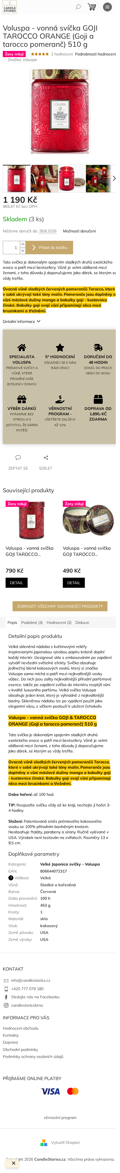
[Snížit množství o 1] (22, 251)
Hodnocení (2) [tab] (59, 622)
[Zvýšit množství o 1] (22, 244)
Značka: (22, 59)
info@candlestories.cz (30, 980)
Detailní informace (19, 321)
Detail (16, 582)
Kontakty (11, 1035)
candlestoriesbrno (27, 1005)
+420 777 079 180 (27, 988)
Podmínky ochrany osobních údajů (33, 1056)
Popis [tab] (12, 622)
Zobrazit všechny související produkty (60, 606)
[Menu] (107, 7)
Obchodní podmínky (20, 1049)
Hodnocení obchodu (21, 1028)
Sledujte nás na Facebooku (35, 996)
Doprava (10, 1042)
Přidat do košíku (53, 247)
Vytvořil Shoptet (65, 1142)
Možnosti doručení (79, 231)
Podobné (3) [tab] (32, 622)
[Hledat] (78, 7)
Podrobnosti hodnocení (95, 54)
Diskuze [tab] (82, 622)
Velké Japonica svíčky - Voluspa (70, 864)
